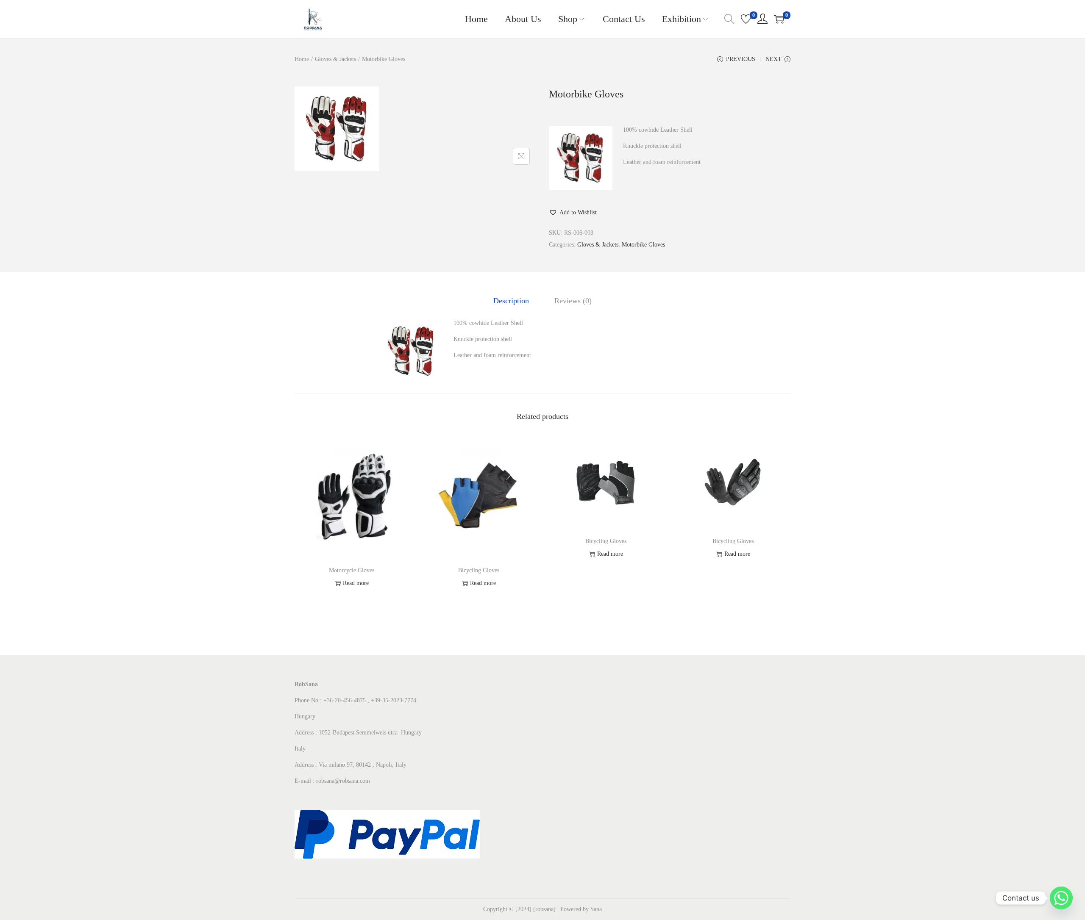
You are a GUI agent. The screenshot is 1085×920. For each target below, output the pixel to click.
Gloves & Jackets (335, 59)
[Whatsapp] (1061, 898)
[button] (573, 213)
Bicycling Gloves (478, 570)
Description (511, 301)
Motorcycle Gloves (351, 570)
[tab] (511, 301)
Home (302, 59)
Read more (356, 583)
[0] (746, 19)
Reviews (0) (573, 301)
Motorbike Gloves (643, 244)
